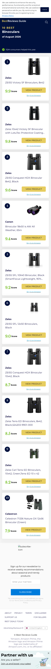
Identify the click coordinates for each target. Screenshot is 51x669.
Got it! (44, 9)
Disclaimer (40, 613)
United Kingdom (35, 628)
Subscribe (25, 592)
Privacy (18, 613)
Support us (11, 617)
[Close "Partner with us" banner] (48, 653)
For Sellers (40, 617)
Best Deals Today (14, 621)
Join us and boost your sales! (16, 663)
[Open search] (46, 22)
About (8, 613)
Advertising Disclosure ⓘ (13, 628)
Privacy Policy (8, 16)
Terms (28, 613)
